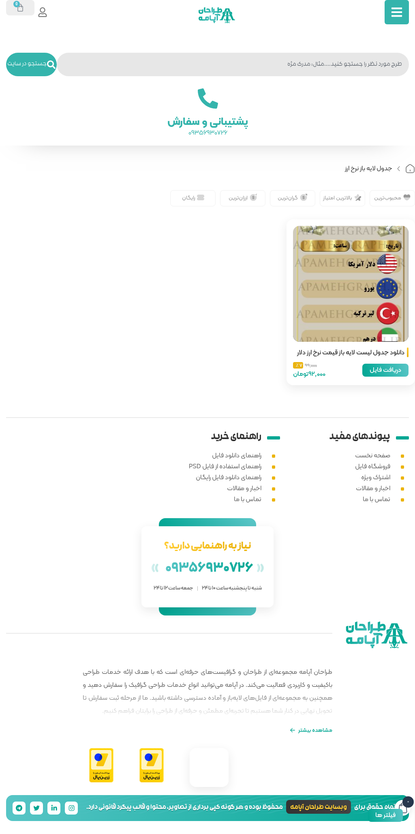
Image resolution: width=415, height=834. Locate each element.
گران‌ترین (288, 197)
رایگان (188, 197)
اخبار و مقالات (373, 487)
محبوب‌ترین (387, 197)
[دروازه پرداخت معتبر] (151, 765)
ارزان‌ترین (238, 197)
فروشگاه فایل (372, 466)
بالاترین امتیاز (337, 197)
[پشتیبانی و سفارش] (207, 98)
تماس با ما (376, 498)
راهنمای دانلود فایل (236, 455)
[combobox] (233, 64)
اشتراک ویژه (375, 477)
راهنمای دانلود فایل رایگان (228, 477)
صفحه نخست (372, 455)
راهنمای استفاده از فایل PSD (225, 466)
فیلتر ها (385, 814)
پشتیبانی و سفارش (207, 121)
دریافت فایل (385, 369)
